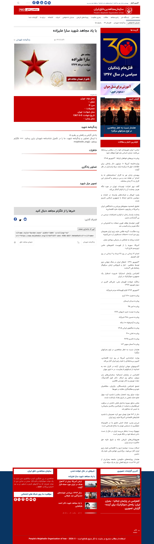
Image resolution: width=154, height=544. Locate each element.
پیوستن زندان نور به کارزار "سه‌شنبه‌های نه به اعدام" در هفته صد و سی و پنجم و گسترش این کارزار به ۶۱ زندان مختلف (120, 178)
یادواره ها (98, 23)
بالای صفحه (135, 530)
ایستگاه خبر (125, 17)
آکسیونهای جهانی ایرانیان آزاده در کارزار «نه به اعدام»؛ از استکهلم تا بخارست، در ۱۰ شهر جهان (120, 368)
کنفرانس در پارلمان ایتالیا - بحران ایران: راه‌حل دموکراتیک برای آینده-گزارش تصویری (122, 505)
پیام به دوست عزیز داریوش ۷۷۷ (126, 311)
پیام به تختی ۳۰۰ (132, 333)
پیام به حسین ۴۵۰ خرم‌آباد (129, 317)
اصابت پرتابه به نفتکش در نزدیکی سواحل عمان (121, 239)
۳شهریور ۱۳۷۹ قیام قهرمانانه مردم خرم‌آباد (122, 290)
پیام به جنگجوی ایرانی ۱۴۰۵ (128, 328)
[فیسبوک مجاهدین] (34, 2)
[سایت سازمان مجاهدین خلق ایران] (77, 10)
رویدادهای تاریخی (82, 17)
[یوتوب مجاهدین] (41, 2)
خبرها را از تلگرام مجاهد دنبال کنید (55, 211)
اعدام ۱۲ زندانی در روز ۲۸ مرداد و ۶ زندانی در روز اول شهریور (120, 255)
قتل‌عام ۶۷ (107, 23)
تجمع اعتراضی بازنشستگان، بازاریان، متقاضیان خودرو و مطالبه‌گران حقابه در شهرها (120, 388)
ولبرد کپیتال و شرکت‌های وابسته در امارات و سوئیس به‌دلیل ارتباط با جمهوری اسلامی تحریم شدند (120, 197)
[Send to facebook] (15, 219)
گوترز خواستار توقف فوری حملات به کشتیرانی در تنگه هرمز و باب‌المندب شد (120, 225)
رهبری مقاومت (96, 17)
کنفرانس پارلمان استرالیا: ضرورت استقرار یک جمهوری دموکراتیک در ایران (120, 275)
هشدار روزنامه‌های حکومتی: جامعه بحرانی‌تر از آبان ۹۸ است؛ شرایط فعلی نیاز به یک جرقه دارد (120, 461)
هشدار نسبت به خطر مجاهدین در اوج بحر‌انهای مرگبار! (120, 351)
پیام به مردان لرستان (131, 301)
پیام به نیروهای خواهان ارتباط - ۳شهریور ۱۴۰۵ (121, 158)
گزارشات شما (33, 17)
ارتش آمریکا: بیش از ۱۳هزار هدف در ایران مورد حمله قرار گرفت (70, 484)
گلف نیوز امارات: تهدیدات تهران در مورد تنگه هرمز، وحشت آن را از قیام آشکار (106, 3)
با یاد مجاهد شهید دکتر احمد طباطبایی (70, 505)
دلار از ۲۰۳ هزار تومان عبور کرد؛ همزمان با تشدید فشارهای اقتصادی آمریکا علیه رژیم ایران (120, 416)
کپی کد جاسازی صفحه (86, 229)
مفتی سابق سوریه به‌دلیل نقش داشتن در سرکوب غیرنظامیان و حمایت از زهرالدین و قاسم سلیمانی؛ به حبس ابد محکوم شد (120, 406)
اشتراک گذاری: (90, 219)
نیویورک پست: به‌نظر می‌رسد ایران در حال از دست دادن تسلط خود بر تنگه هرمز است (120, 433)
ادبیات (58, 17)
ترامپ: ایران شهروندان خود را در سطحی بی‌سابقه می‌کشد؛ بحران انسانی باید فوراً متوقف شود (120, 152)
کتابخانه (50, 17)
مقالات (105, 17)
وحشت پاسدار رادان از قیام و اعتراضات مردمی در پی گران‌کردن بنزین (120, 216)
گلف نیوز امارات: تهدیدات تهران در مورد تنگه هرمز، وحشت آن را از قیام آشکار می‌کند (120, 188)
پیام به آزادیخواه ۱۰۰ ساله (129, 322)
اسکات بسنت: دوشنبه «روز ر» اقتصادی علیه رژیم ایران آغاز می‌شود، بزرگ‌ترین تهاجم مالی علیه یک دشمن (120, 451)
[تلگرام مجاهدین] (45, 2)
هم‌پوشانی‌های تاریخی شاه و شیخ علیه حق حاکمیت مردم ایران (120, 441)
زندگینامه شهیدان (119, 23)
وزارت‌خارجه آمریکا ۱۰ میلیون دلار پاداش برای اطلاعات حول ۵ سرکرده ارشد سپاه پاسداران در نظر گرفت (120, 166)
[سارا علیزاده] (55, 67)
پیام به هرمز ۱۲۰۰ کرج (130, 295)
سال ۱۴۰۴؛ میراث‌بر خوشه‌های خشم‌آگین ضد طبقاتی (69, 494)
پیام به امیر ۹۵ (133, 306)
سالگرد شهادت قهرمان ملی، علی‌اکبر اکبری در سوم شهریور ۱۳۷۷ (120, 283)
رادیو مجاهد (115, 17)
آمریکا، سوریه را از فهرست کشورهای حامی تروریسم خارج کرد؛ (120, 247)
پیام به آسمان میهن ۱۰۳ (130, 344)
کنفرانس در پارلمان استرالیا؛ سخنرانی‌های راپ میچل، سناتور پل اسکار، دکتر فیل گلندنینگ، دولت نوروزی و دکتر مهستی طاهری (120, 377)
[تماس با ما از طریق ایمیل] (30, 499)
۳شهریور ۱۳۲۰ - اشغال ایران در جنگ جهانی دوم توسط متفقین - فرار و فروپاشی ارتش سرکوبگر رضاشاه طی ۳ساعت (120, 265)
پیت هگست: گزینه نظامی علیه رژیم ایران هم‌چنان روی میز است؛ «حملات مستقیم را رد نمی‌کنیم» (120, 233)
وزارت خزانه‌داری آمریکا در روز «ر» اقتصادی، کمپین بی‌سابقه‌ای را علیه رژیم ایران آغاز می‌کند (120, 360)
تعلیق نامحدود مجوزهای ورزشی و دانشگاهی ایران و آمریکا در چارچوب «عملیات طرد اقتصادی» (120, 208)
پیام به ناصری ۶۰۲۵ (131, 338)
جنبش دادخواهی (68, 17)
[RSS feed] (49, 2)
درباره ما (42, 17)
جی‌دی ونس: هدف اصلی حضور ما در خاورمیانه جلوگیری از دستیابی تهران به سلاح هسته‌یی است (120, 424)
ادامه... (39, 486)
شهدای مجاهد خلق (26, 242)
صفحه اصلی (135, 17)
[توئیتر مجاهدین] (37, 2)
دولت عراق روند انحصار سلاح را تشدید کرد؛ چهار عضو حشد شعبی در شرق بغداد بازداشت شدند (120, 396)
